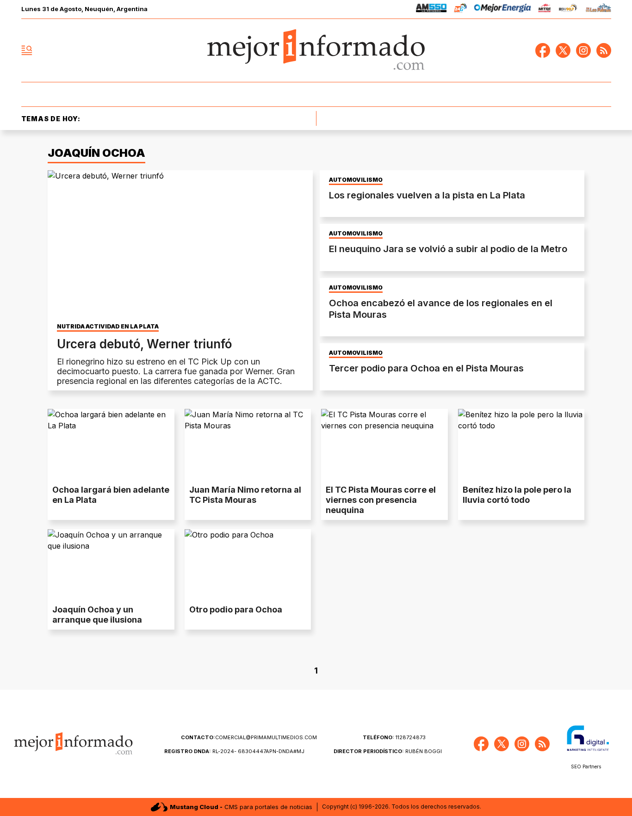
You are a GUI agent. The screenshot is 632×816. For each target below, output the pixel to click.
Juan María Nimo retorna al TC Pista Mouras (245, 495)
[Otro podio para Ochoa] (248, 564)
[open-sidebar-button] (26, 50)
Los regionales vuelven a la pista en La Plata (427, 195)
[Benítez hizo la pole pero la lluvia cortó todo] (521, 444)
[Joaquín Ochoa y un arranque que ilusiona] (111, 564)
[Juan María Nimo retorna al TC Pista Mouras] (248, 444)
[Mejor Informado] (316, 50)
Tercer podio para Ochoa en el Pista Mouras (426, 368)
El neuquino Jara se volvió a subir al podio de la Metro (448, 248)
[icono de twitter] (563, 50)
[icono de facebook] (542, 50)
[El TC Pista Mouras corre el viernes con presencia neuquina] (384, 444)
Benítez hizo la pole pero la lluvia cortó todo (517, 495)
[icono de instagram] (583, 50)
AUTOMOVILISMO (356, 180)
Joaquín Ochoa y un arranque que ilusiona (97, 614)
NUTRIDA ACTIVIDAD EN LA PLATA (108, 326)
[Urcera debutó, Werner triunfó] (180, 244)
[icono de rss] (603, 50)
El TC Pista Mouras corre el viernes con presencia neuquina (381, 500)
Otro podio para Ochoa (235, 609)
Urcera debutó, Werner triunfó (144, 344)
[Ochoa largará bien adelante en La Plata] (111, 444)
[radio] (431, 9)
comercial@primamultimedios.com (249, 737)
